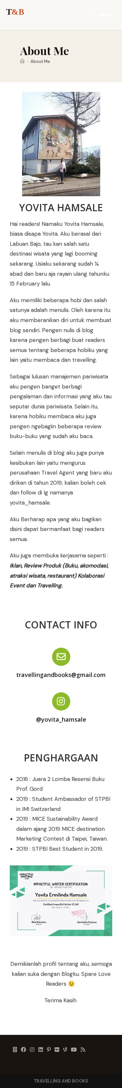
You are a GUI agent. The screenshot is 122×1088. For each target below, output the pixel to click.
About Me (40, 61)
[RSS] (83, 1050)
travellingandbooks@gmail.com (61, 675)
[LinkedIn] (40, 1050)
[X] (15, 1050)
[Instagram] (32, 1050)
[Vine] (65, 1050)
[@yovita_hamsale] (61, 701)
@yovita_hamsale (61, 719)
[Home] (22, 61)
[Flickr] (57, 1050)
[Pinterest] (49, 1050)
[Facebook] (23, 1050)
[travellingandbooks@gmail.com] (61, 657)
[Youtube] (74, 1050)
